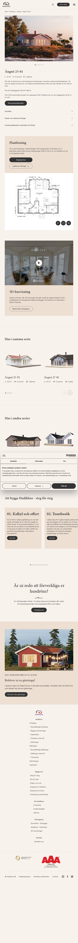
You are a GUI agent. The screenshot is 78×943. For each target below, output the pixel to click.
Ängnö (19, 11)
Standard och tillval (37, 791)
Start (6, 11)
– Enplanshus (34, 734)
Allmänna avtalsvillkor (41, 877)
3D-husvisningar (36, 831)
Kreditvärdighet (39, 809)
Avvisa (14, 486)
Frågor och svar (35, 783)
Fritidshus (12, 11)
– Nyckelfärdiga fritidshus (38, 727)
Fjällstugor (33, 746)
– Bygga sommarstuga (37, 731)
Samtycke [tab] (13, 461)
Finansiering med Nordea (39, 794)
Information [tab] (39, 461)
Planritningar (34, 761)
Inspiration (33, 765)
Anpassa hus (21, 160)
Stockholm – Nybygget (39, 823)
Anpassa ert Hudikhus (38, 787)
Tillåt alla (64, 486)
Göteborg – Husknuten (39, 827)
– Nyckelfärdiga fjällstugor (39, 750)
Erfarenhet (37, 805)
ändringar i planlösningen (27, 149)
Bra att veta (34, 779)
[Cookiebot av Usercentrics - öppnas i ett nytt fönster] (67, 455)
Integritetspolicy (25, 877)
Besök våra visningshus (21, 309)
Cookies (55, 877)
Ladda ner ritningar (19, 166)
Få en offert (63, 4)
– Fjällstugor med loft (37, 753)
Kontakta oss (39, 610)
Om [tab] (64, 461)
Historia (36, 813)
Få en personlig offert (16, 103)
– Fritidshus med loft (36, 738)
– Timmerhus (34, 757)
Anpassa (38, 486)
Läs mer (12, 538)
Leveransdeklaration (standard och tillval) (20, 125)
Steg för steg (35, 775)
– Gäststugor (34, 742)
